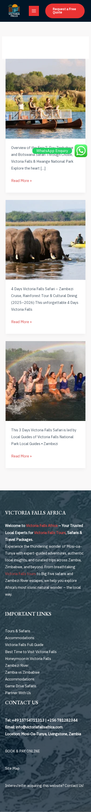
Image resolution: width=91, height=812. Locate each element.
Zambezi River (17, 665)
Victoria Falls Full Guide (24, 644)
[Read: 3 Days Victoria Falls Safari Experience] (45, 380)
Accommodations (19, 637)
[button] (65, 11)
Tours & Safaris (17, 631)
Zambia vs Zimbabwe (22, 672)
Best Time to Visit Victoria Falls (31, 651)
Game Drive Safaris (20, 686)
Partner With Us (18, 692)
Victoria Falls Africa (42, 525)
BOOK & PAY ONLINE (22, 751)
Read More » (21, 180)
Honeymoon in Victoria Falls (28, 658)
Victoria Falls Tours (50, 532)
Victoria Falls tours (20, 573)
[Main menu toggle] (34, 11)
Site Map (12, 768)
